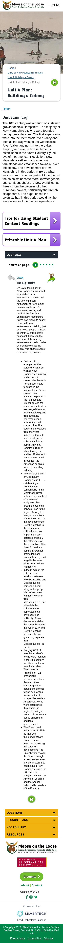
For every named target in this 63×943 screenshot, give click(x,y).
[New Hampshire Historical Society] (32, 862)
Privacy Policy (17, 938)
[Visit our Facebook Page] (27, 897)
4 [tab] (46, 264)
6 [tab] (52, 264)
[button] (31, 799)
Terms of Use (34, 938)
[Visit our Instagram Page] (30, 897)
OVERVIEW (14, 254)
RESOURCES (15, 834)
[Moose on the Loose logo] (31, 847)
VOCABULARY (16, 827)
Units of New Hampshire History (25, 72)
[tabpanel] (31, 537)
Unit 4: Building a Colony (21, 77)
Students (30, 876)
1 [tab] (35, 264)
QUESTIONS (15, 812)
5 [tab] (49, 264)
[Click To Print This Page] (54, 82)
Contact (37, 885)
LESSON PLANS (17, 820)
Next (51, 278)
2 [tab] (40, 264)
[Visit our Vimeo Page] (35, 897)
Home (11, 67)
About (25, 885)
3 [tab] (43, 264)
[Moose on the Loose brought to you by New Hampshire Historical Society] (25, 5)
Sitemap (48, 938)
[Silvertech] (31, 914)
